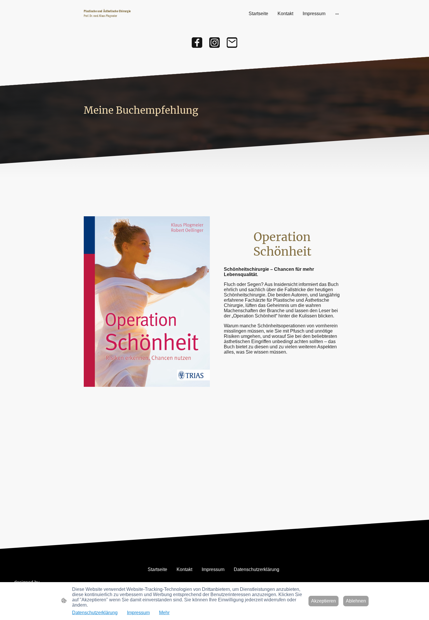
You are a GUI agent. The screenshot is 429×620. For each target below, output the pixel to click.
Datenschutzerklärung (95, 612)
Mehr (164, 612)
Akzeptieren (323, 600)
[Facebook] (197, 42)
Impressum (138, 612)
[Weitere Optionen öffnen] (337, 13)
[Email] (232, 42)
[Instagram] (214, 42)
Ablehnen (356, 600)
